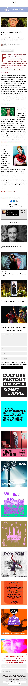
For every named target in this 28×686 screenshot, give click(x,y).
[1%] (14, 385)
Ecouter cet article (7, 50)
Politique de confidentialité (14, 683)
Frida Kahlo (13, 204)
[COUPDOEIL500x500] (14, 475)
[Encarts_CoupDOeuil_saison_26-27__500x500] (14, 536)
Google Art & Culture (14, 206)
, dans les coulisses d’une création (13, 327)
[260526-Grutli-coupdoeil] (14, 506)
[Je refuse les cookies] (26, 679)
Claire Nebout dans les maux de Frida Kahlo (13, 274)
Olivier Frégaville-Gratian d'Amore (12, 44)
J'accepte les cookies (8, 681)
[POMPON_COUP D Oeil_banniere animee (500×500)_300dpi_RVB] (14, 566)
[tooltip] (11, 201)
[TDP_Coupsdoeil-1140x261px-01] (14, 9)
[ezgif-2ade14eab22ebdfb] (14, 623)
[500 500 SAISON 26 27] (14, 445)
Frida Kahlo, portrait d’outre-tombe (12, 301)
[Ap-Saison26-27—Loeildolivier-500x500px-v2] (14, 415)
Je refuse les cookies (20, 681)
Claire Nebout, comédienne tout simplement (11, 247)
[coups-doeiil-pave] (14, 594)
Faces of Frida (5, 198)
